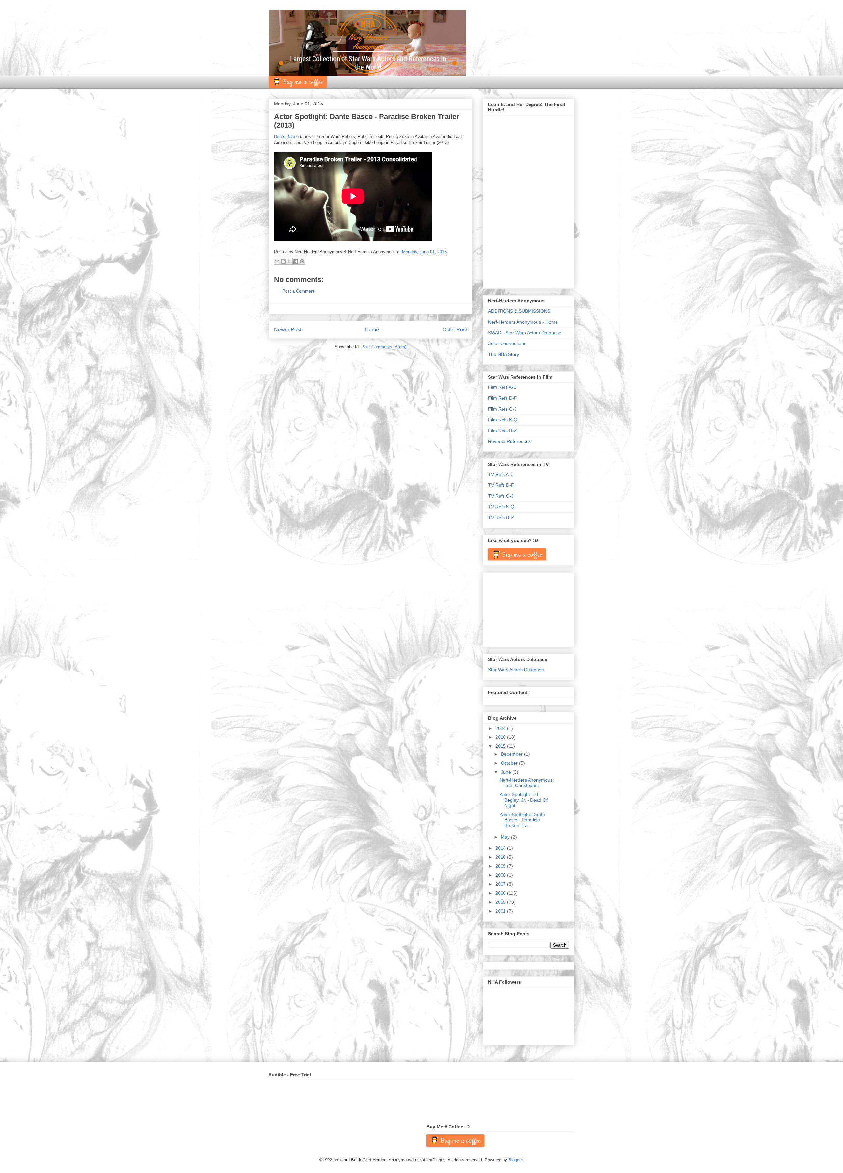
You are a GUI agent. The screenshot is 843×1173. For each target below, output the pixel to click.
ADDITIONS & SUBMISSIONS (519, 311)
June (506, 772)
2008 (501, 875)
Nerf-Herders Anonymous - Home (523, 322)
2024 (501, 728)
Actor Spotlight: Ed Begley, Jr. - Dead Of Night (524, 800)
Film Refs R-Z (502, 430)
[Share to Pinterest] (302, 261)
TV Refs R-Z (501, 517)
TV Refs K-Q (501, 506)
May (506, 837)
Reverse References (509, 441)
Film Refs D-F (502, 398)
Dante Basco (286, 136)
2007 (501, 884)
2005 (501, 902)
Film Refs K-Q (502, 419)
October (510, 763)
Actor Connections (507, 343)
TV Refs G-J (501, 496)
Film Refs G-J (502, 409)
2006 (501, 893)
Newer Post (287, 329)
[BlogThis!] (283, 261)
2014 (501, 848)
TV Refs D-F (501, 485)
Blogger (515, 1160)
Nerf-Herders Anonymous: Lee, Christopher (527, 782)
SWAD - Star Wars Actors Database (524, 332)
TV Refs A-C (501, 474)
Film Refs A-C (502, 387)
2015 (501, 746)
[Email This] (277, 261)
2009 (501, 866)
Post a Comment (298, 291)
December (512, 754)
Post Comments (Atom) (383, 346)
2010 (501, 857)
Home (372, 329)
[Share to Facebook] (295, 261)
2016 (501, 737)
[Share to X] (289, 261)
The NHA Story (503, 354)
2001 (501, 911)
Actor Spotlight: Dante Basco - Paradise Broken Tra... (522, 820)
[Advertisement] (521, 608)
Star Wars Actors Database (516, 669)
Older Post (454, 329)
